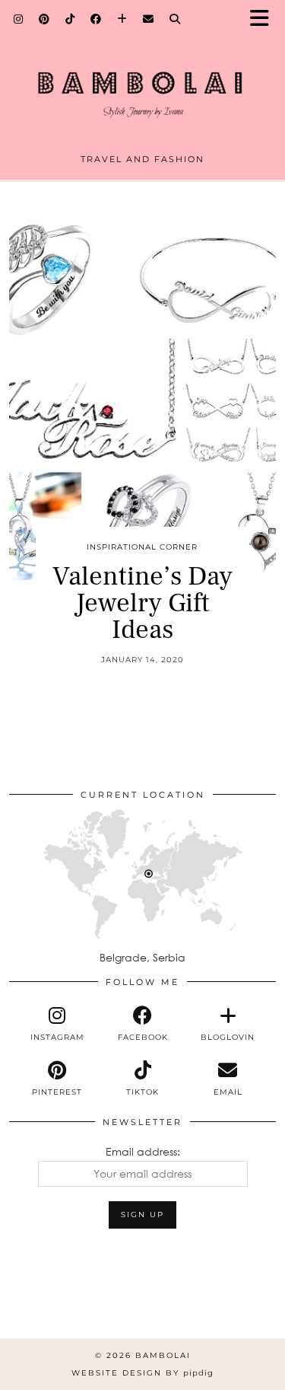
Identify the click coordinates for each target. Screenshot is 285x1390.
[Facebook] (96, 19)
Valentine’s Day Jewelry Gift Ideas (142, 603)
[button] (264, 19)
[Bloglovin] (122, 19)
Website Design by (142, 1373)
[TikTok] (70, 19)
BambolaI (163, 1355)
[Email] (148, 19)
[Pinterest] (44, 19)
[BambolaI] (142, 82)
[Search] (175, 19)
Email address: (143, 1151)
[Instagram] (19, 19)
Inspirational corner (142, 547)
